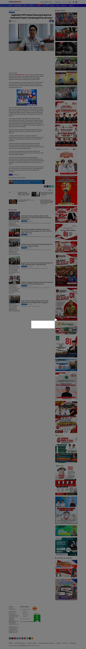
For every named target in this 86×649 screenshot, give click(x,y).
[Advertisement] (43, 324)
